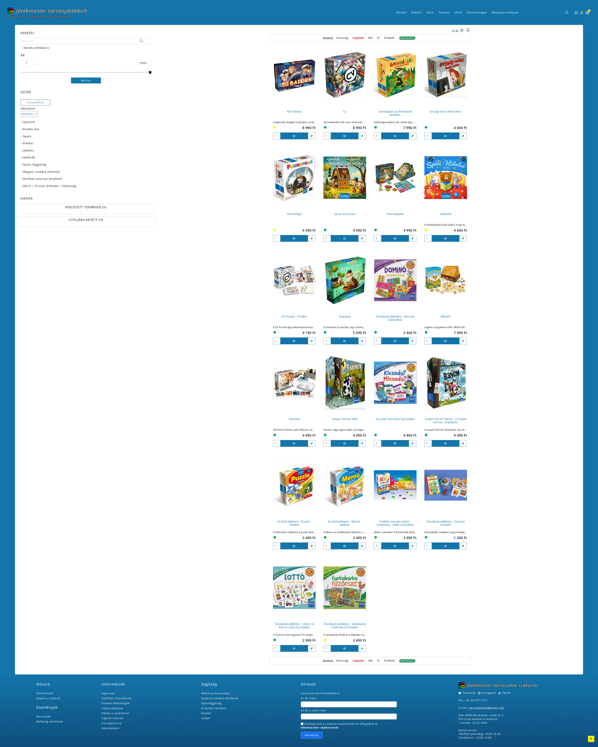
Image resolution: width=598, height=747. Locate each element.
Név (370, 38)
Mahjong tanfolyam (49, 721)
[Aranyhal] (344, 280)
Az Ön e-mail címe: (313, 710)
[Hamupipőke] (395, 177)
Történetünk (44, 693)
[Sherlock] (294, 382)
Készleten (27, 114)
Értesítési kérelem (213, 708)
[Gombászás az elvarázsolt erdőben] (395, 75)
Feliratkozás (312, 735)
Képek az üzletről (48, 698)
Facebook (469, 693)
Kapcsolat (108, 693)
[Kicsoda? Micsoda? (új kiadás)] (395, 382)
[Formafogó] (294, 177)
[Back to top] (591, 739)
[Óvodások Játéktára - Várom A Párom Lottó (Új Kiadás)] (294, 587)
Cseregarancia (111, 723)
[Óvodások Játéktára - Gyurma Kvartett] (445, 485)
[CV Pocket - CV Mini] (294, 280)
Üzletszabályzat (112, 708)
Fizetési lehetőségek (116, 703)
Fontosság (342, 38)
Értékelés (389, 38)
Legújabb (358, 38)
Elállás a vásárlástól (115, 713)
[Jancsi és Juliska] (344, 177)
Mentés (86, 80)
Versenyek (43, 716)
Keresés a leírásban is (36, 47)
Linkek (205, 718)
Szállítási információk (116, 698)
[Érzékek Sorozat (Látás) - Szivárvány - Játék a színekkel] (395, 485)
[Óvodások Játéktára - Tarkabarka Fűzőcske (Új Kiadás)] (344, 587)
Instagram (489, 693)
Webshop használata (215, 693)
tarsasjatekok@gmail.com (486, 707)
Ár (378, 38)
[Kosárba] (294, 135)
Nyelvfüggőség (211, 703)
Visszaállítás (35, 102)
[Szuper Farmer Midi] (344, 382)
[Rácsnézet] (462, 30)
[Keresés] (567, 12)
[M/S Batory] (294, 75)
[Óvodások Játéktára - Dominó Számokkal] (395, 280)
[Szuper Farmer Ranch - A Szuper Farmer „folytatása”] (445, 382)
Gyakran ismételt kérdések (219, 698)
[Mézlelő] (445, 280)
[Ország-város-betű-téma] (445, 75)
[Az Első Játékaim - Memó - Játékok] (344, 485)
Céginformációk (112, 718)
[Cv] (344, 75)
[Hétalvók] (445, 177)
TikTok (506, 693)
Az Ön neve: (309, 698)
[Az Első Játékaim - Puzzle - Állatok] (294, 485)
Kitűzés (206, 713)
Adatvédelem (111, 728)
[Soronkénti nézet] (468, 30)
